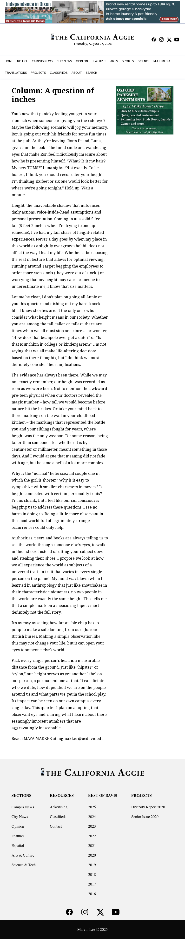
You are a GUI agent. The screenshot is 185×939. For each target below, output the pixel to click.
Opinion (18, 826)
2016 (92, 893)
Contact (56, 826)
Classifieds (58, 816)
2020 (92, 855)
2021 (92, 845)
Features (18, 835)
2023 (92, 826)
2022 (92, 835)
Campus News (23, 806)
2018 (92, 874)
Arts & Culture (23, 855)
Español (18, 845)
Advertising (58, 806)
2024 (92, 816)
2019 (92, 864)
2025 (92, 806)
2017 (92, 883)
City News (20, 816)
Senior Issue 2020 (145, 816)
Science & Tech (24, 864)
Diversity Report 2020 (148, 806)
